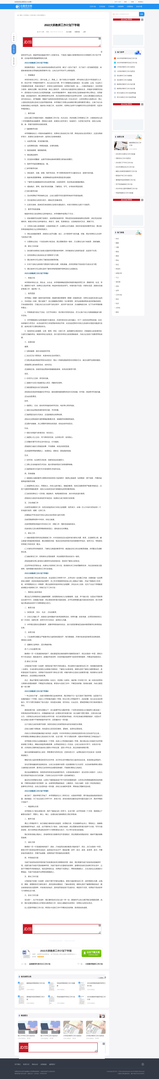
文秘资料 (121, 6)
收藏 (132, 2)
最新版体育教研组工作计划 (35, 983)
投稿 (125, 2)
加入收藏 (68, 32)
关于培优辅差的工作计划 (124, 184)
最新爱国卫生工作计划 (135, 144)
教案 (117, 243)
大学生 (118, 308)
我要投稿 (77, 32)
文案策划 (130, 6)
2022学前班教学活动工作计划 (127, 58)
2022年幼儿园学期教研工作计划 (126, 188)
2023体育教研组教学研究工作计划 (96, 984)
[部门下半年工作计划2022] (28, 1027)
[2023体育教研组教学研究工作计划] (82, 986)
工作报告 (111, 6)
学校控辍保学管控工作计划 (66, 997)
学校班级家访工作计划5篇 (124, 193)
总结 (117, 286)
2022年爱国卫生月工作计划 (125, 167)
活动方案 (139, 6)
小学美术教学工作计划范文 (72, 1036)
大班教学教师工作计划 (94, 964)
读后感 (118, 282)
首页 (21, 15)
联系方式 (26, 1064)
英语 (117, 256)
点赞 (84, 32)
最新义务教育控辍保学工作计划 (126, 171)
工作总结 (102, 6)
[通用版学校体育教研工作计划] (21, 1000)
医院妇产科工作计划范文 (124, 175)
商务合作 (35, 1064)
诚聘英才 (52, 1064)
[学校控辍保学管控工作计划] (51, 1000)
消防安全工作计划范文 (123, 158)
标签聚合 (140, 2)
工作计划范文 (41, 15)
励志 (117, 312)
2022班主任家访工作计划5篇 (125, 154)
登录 (116, 2)
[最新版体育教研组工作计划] (21, 986)
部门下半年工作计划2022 (26, 1036)
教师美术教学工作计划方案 (126, 84)
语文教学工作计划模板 (124, 75)
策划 (117, 251)
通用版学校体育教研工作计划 (35, 998)
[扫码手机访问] (142, 1064)
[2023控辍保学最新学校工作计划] (82, 1000)
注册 (119, 2)
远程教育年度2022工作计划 (39, 964)
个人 (117, 277)
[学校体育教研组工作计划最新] (51, 986)
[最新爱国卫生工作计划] (121, 145)
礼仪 (117, 303)
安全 (117, 299)
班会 (117, 260)
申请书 (118, 269)
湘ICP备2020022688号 (137, 1073)
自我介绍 (119, 273)
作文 (117, 238)
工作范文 (26, 15)
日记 (117, 264)
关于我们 (18, 1064)
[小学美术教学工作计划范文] (73, 1027)
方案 (117, 247)
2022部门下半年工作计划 (124, 162)
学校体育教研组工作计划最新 (66, 984)
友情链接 (44, 1064)
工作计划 (93, 6)
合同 (117, 290)
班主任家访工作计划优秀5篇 (126, 93)
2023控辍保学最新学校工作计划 (96, 998)
